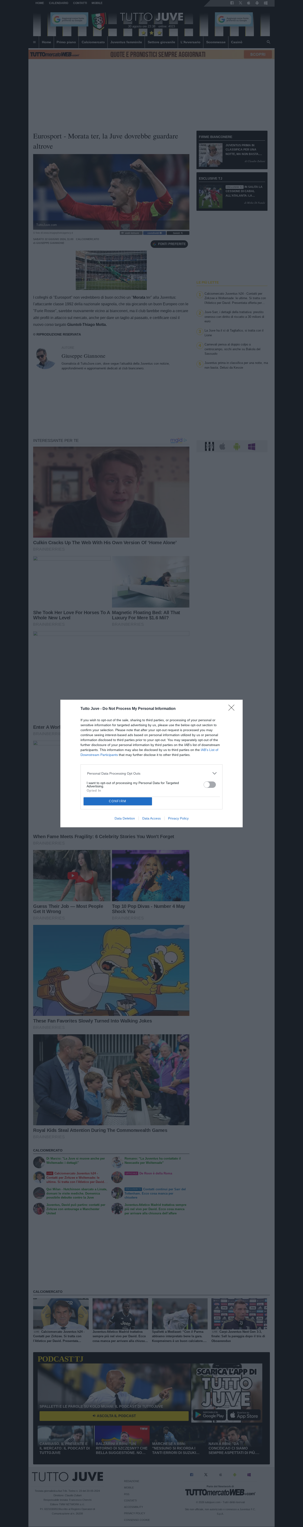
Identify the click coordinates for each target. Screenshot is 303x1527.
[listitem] (151, 773)
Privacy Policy (178, 818)
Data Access (151, 818)
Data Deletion (125, 818)
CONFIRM (117, 801)
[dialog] (151, 764)
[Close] (232, 709)
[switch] (210, 784)
